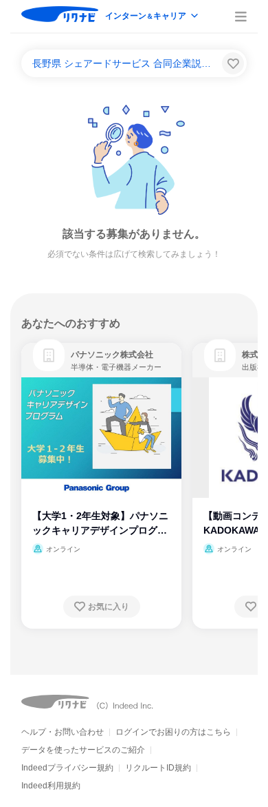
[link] (48, 355)
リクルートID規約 (158, 768)
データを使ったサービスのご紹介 (83, 750)
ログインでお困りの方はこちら (173, 732)
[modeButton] (152, 17)
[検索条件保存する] (233, 63)
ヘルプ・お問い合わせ (62, 732)
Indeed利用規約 (50, 785)
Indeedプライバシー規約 (67, 768)
